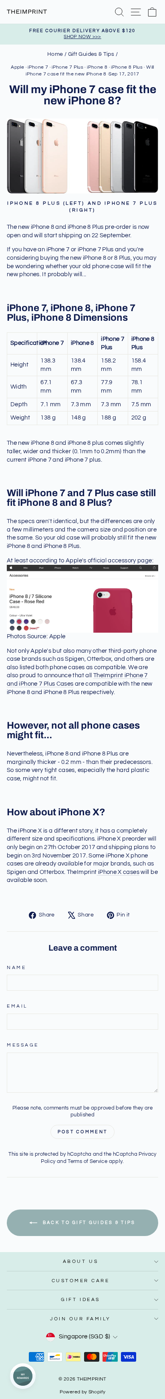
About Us (80, 1261)
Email (17, 1006)
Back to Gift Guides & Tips (87, 1222)
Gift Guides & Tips (91, 54)
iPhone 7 (38, 67)
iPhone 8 (97, 67)
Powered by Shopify (83, 1392)
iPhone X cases (118, 872)
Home (55, 54)
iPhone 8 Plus (127, 67)
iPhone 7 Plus (67, 67)
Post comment (83, 1132)
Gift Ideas (80, 1299)
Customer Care (81, 1280)
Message (23, 1045)
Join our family (80, 1318)
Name (16, 967)
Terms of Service (87, 1161)
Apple (17, 67)
